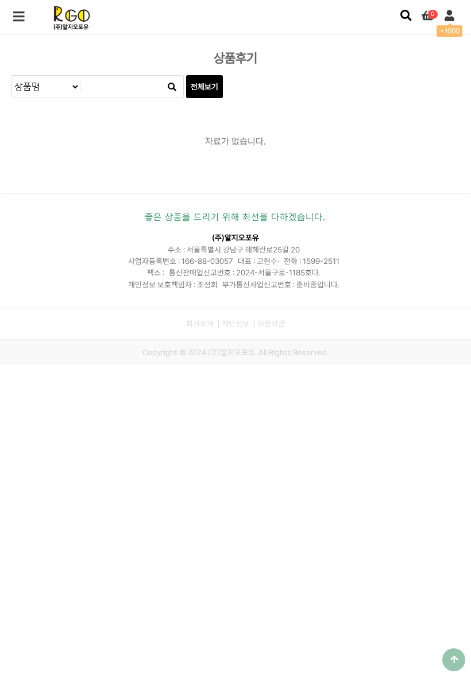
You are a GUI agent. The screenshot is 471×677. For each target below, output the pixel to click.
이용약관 (271, 323)
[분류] (18, 17)
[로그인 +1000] (449, 16)
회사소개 (200, 323)
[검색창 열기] (406, 16)
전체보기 (204, 86)
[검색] (171, 87)
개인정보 (235, 323)
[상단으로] (453, 659)
